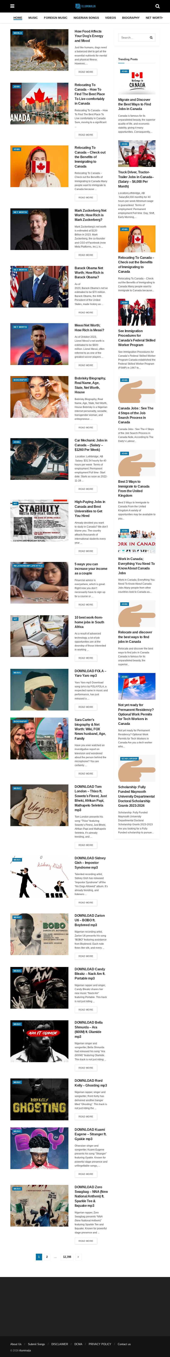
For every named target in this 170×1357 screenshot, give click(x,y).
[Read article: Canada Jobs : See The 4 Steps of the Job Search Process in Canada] (136, 389)
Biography (131, 17)
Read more (88, 71)
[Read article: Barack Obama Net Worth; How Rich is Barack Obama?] (39, 287)
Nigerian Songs (86, 17)
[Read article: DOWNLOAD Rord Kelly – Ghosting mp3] (39, 1099)
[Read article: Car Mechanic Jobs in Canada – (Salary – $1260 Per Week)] (39, 459)
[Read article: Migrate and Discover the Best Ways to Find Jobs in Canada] (136, 81)
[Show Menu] (12, 6)
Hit (15, 503)
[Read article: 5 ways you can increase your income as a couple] (39, 583)
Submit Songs (36, 1344)
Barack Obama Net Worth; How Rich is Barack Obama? (89, 272)
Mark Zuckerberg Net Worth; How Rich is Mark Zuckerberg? (90, 215)
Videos (110, 17)
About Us (16, 1344)
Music (33, 17)
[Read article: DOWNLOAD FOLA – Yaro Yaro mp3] (39, 689)
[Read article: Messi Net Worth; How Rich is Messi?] (39, 344)
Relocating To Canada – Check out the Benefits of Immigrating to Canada (90, 157)
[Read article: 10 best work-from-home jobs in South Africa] (39, 636)
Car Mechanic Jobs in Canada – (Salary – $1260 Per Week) (91, 445)
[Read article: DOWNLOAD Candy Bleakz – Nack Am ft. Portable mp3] (39, 988)
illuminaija (25, 1350)
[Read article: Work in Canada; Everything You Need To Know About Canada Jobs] (136, 540)
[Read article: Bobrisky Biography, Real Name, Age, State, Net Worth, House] (39, 397)
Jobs (17, 86)
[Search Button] (157, 6)
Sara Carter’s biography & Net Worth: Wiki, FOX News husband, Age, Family (90, 729)
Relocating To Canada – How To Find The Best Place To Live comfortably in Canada (90, 94)
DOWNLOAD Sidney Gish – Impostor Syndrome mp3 (90, 862)
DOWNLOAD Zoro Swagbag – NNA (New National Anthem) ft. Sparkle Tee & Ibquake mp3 (91, 1196)
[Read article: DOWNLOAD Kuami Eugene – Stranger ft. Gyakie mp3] (39, 1148)
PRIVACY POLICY (100, 1344)
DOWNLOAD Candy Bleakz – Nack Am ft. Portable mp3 (90, 973)
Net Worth (154, 17)
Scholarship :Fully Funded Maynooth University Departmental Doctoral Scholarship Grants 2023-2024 (136, 796)
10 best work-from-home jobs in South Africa (89, 622)
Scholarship (129, 759)
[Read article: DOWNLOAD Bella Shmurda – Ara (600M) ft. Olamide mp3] (39, 1041)
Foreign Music (55, 17)
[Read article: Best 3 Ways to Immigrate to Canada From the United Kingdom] (136, 463)
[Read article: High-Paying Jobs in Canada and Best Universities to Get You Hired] (39, 520)
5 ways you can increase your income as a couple (91, 568)
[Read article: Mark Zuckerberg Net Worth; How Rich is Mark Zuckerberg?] (39, 229)
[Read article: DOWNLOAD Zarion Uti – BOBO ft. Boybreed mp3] (39, 934)
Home (17, 17)
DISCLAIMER (59, 1344)
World (18, 33)
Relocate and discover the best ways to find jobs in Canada (135, 636)
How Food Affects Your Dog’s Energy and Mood (89, 36)
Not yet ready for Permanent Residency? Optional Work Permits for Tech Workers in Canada (136, 714)
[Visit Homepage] (85, 6)
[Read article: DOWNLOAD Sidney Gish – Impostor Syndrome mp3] (39, 877)
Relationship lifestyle (28, 566)
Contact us (124, 1344)
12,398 (67, 1256)
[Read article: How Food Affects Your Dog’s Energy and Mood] (39, 50)
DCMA (78, 1344)
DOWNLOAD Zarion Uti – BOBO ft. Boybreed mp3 (90, 920)
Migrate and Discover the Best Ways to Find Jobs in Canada (134, 104)
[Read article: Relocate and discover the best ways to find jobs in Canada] (136, 613)
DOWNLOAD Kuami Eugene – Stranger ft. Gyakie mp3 (90, 1134)
